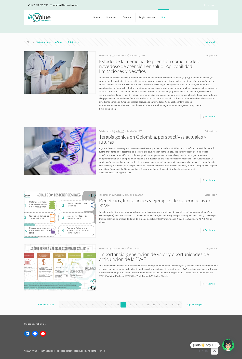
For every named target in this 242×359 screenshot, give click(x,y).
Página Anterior (47, 304)
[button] (228, 345)
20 (178, 304)
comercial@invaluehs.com (65, 5)
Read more (210, 116)
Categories (44, 42)
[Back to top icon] (214, 351)
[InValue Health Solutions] (39, 17)
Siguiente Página (194, 304)
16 (154, 304)
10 (117, 304)
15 (148, 304)
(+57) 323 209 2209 (39, 5)
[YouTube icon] (208, 5)
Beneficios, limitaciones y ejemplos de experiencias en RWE (155, 202)
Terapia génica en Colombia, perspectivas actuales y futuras (152, 139)
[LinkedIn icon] (212, 5)
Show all (211, 42)
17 (160, 304)
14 (142, 304)
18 (166, 304)
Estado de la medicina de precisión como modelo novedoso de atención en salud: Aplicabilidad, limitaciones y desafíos (149, 66)
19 (172, 304)
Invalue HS (119, 55)
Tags (59, 42)
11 (123, 304)
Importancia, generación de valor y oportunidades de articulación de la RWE (154, 256)
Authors (73, 42)
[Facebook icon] (204, 5)
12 (129, 304)
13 (135, 304)
